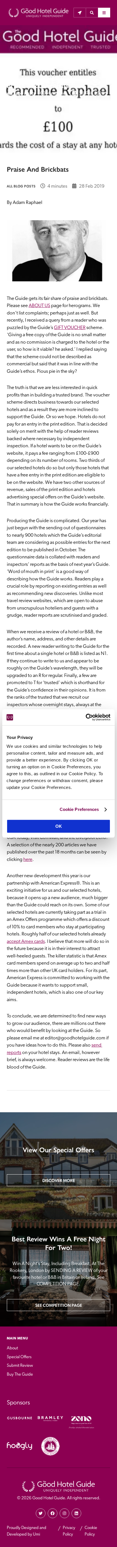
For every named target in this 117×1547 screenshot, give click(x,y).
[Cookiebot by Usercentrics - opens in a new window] (85, 717)
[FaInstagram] (64, 1513)
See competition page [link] (58, 1305)
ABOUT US (39, 305)
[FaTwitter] (40, 1513)
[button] (92, 12)
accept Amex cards (26, 941)
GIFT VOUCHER (69, 327)
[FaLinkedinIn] (76, 1513)
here (27, 859)
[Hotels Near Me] (80, 12)
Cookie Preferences (79, 809)
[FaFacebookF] (52, 1513)
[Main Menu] (104, 12)
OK (58, 826)
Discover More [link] (58, 1180)
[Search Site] (92, 12)
